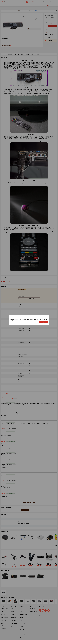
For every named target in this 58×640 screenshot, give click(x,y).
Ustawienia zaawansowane (32, 322)
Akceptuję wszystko (43, 322)
